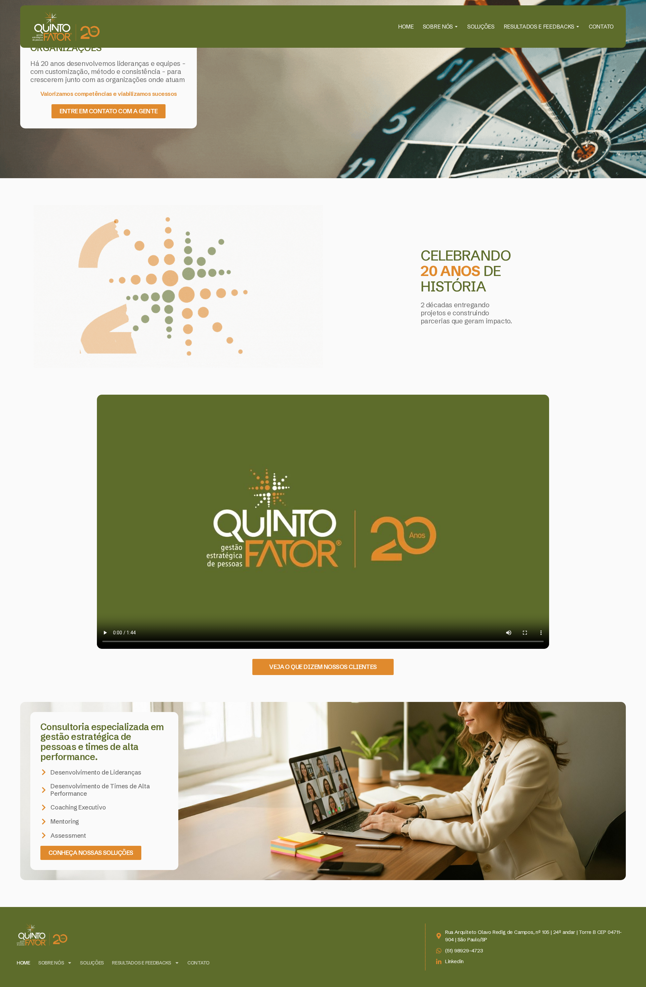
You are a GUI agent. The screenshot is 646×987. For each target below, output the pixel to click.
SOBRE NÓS (438, 26)
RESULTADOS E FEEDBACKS (539, 26)
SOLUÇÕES (481, 26)
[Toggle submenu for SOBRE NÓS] (455, 26)
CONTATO (601, 26)
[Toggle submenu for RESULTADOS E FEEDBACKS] (577, 26)
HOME (406, 26)
